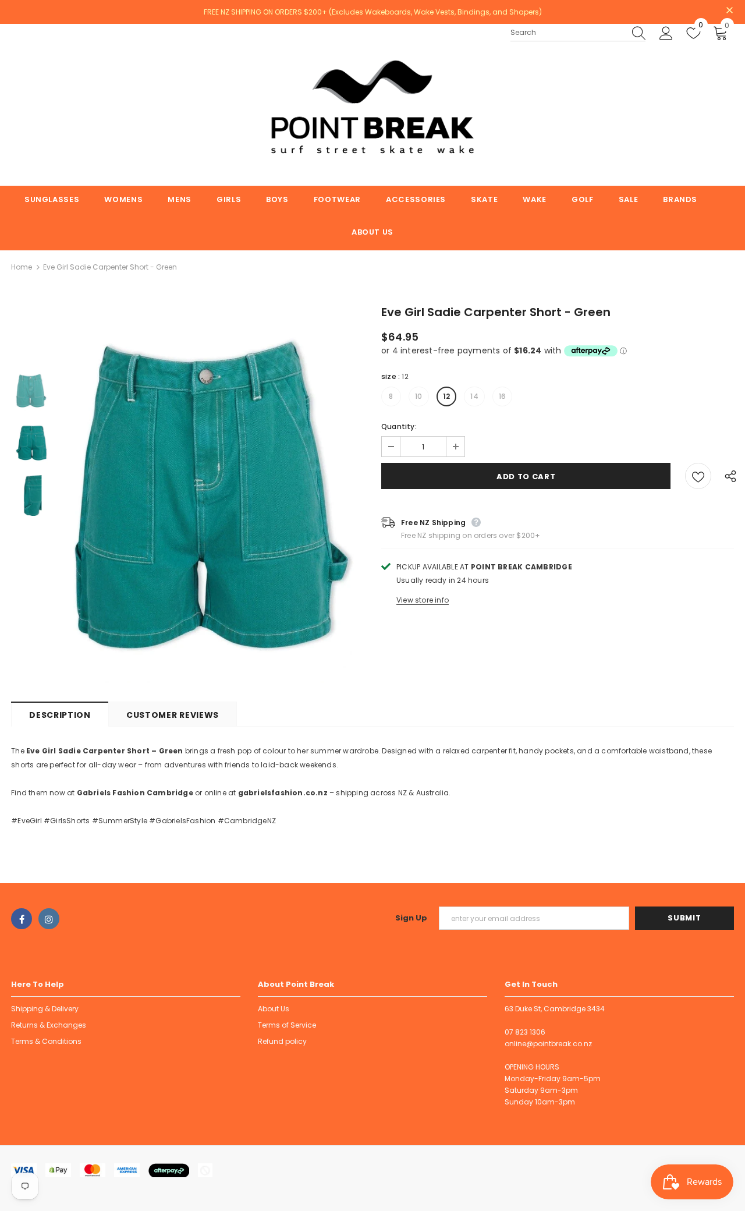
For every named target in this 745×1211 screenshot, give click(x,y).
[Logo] (372, 105)
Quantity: (399, 426)
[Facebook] (21, 918)
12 (446, 396)
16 (502, 396)
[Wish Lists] (698, 476)
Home (21, 267)
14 (474, 396)
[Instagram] (48, 918)
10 (418, 396)
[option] (213, 495)
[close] (730, 11)
